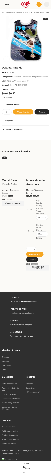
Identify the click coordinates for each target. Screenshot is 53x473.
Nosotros (29, 384)
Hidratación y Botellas (10, 403)
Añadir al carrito (23, 112)
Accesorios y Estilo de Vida (17, 12)
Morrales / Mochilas (9, 384)
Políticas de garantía (10, 435)
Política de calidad (9, 444)
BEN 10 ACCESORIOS (17, 85)
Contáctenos (30, 388)
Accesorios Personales (40, 12)
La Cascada (6, 365)
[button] (13, 203)
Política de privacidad (10, 431)
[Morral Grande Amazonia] (37, 167)
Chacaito (5, 357)
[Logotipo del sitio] (25, 4)
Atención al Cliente (9, 427)
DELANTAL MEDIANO (19, 81)
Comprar (41, 112)
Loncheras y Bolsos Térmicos (9, 408)
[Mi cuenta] (47, 4)
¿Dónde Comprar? (33, 392)
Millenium (5, 361)
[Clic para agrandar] (6, 59)
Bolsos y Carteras (9, 394)
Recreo (5, 370)
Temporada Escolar (40, 77)
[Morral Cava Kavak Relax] (13, 167)
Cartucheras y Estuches (11, 398)
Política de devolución (10, 439)
